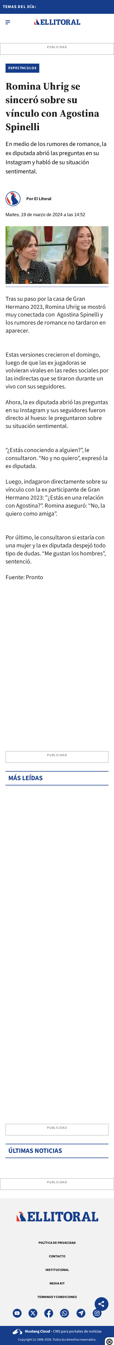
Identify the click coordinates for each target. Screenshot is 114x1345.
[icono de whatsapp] (64, 1313)
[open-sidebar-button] (7, 22)
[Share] (101, 1304)
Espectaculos (22, 68)
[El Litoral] (57, 22)
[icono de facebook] (48, 1313)
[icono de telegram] (81, 1313)
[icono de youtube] (17, 1313)
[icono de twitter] (32, 1313)
